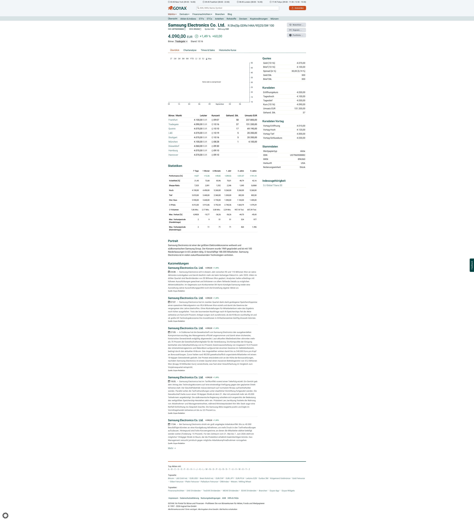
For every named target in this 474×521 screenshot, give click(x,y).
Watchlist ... (298, 25)
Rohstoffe (231, 19)
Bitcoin (171, 478)
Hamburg (173, 150)
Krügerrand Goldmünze (280, 478)
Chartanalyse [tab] (190, 50)
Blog (230, 14)
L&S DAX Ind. (182, 478)
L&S (170, 133)
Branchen (220, 14)
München (173, 142)
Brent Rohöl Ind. (207, 478)
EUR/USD (194, 478)
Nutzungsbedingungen (210, 498)
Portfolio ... (298, 35)
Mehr (171, 448)
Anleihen (219, 19)
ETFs (201, 19)
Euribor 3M (263, 478)
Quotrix (172, 128)
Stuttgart (172, 137)
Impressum (173, 498)
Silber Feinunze (176, 482)
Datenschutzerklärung (189, 498)
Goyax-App (274, 491)
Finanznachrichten (201, 14)
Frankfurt (173, 120)
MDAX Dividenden (231, 491)
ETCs (209, 19)
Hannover (173, 155)
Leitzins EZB (251, 478)
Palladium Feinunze (209, 482)
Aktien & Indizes (188, 19)
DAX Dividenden (194, 491)
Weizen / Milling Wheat (241, 482)
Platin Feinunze (192, 482)
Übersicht (172, 18)
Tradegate (173, 124)
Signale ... (297, 30)
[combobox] (238, 8)
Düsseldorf (173, 146)
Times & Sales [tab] (208, 50)
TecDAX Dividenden (211, 491)
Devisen (243, 19)
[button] (5, 515)
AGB (224, 498)
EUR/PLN (240, 478)
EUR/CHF (220, 478)
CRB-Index (224, 482)
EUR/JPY (230, 478)
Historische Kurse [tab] (227, 50)
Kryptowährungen (259, 19)
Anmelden (299, 8)
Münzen (275, 19)
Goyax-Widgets (288, 491)
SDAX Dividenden (248, 491)
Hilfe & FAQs (233, 498)
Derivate (184, 14)
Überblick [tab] (174, 50)
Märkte (171, 14)
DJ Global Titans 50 (272, 185)
